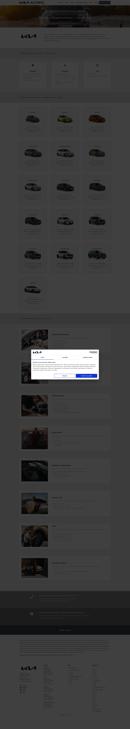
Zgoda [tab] (42, 357)
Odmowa (64, 375)
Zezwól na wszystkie (86, 375)
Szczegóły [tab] (65, 357)
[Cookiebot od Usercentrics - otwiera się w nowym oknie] (90, 352)
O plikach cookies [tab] (87, 357)
